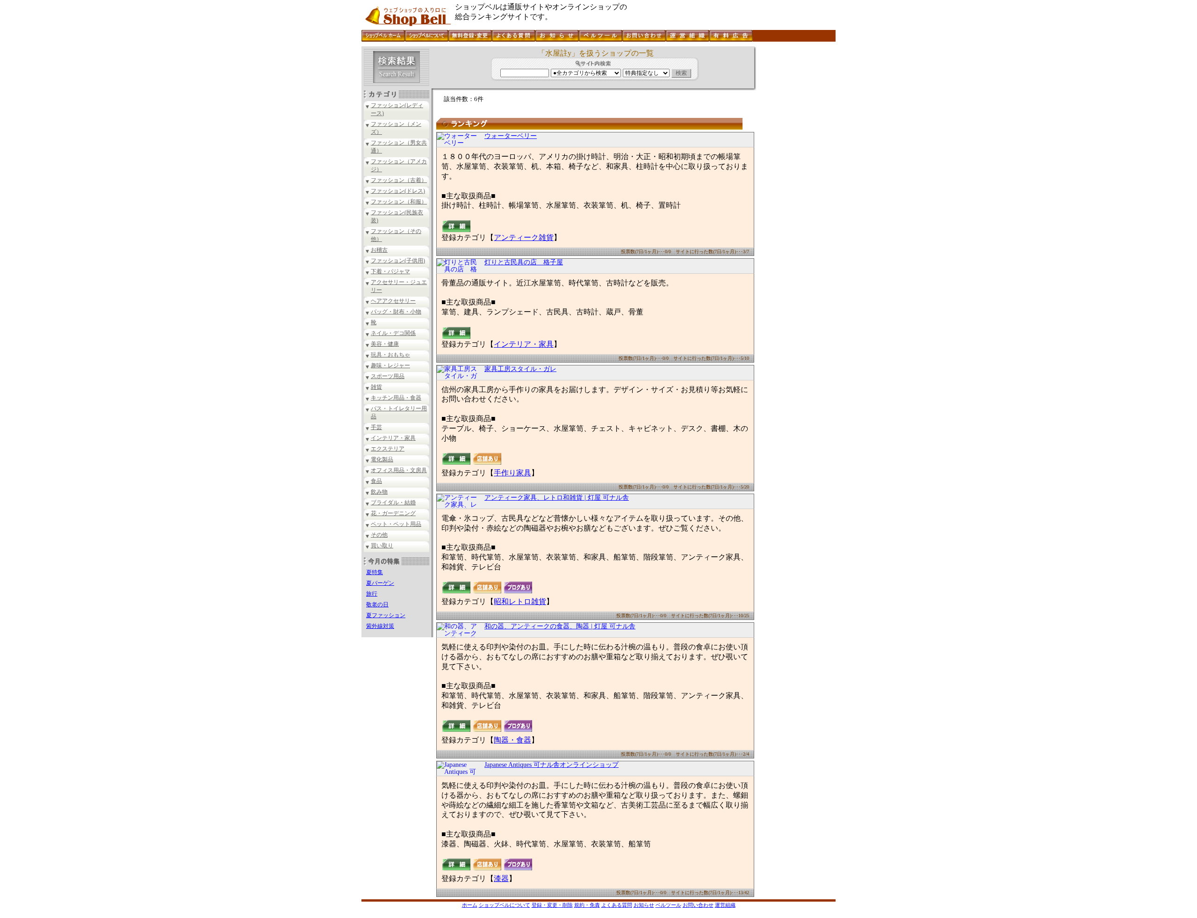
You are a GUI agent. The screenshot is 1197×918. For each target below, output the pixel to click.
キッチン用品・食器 (396, 397)
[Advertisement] (794, 186)
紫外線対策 (380, 626)
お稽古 (379, 250)
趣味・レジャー (390, 365)
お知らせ (644, 905)
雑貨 (376, 387)
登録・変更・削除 (552, 905)
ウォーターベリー (510, 135)
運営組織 (725, 905)
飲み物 (379, 491)
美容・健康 (385, 344)
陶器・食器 (512, 740)
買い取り (382, 545)
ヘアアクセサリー (393, 301)
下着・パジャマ (390, 271)
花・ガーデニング (393, 513)
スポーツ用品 (387, 376)
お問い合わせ (698, 905)
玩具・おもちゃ (390, 354)
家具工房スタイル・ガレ (520, 368)
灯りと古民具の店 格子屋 (523, 262)
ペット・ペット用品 (396, 524)
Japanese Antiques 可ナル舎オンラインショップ (551, 764)
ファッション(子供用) (398, 260)
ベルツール (668, 905)
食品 (376, 481)
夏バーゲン (380, 583)
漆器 (501, 878)
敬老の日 (377, 604)
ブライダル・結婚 (393, 502)
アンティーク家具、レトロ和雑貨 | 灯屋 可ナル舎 (556, 497)
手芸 (376, 427)
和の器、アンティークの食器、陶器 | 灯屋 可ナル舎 (559, 626)
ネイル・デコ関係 (393, 333)
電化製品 (382, 459)
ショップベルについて (504, 905)
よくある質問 (616, 905)
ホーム (469, 905)
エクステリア (387, 448)
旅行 (371, 593)
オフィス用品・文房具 (399, 470)
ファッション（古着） (399, 180)
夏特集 (374, 572)
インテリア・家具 (393, 438)
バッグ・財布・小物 (396, 311)
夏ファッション (385, 615)
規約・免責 (587, 905)
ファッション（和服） (399, 201)
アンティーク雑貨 (524, 237)
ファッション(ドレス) (398, 191)
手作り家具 (512, 473)
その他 (379, 535)
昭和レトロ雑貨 (520, 601)
